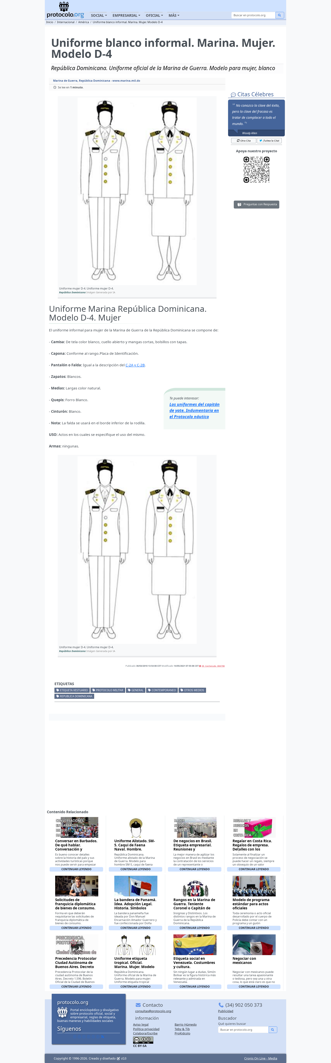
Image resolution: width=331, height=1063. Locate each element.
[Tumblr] (89, 1037)
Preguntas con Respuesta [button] (260, 204)
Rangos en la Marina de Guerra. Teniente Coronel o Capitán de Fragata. (194, 906)
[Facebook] (75, 1037)
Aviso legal (141, 1024)
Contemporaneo (164, 690)
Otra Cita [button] (245, 140)
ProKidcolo (182, 1033)
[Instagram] (93, 1037)
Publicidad (225, 1011)
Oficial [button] (153, 15)
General (137, 690)
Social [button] (97, 15)
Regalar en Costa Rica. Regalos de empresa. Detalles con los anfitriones (252, 847)
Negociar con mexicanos (244, 960)
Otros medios (194, 690)
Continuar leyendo (76, 869)
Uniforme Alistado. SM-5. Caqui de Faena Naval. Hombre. (134, 845)
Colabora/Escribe (145, 1033)
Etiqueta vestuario (74, 690)
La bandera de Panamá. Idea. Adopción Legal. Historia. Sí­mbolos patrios (135, 906)
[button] (137, 191)
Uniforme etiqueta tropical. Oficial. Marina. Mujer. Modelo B (134, 964)
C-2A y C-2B (135, 365)
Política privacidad (146, 1029)
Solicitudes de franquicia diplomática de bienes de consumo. (75, 903)
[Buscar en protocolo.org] (279, 15)
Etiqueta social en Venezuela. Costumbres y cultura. (194, 962)
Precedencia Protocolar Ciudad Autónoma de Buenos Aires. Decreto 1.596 (76, 964)
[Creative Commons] (143, 1040)
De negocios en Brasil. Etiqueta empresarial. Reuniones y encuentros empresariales (192, 849)
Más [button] (172, 15)
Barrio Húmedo (186, 1024)
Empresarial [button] (125, 15)
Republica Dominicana (76, 696)
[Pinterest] (84, 1037)
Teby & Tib (182, 1029)
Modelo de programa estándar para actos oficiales (251, 903)
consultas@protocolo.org (153, 1011)
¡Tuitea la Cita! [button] (271, 140)
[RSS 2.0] (102, 1037)
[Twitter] (79, 1037)
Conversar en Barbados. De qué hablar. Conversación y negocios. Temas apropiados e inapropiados (76, 851)
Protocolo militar (109, 690)
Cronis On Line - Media (260, 1058)
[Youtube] (98, 1037)
